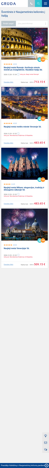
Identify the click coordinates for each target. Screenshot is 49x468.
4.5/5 (15, 123)
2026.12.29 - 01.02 (10, 133)
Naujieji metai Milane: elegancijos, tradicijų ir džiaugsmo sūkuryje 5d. (24, 188)
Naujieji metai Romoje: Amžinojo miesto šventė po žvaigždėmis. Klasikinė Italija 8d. (23, 68)
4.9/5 (15, 64)
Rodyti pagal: (8, 23)
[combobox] (32, 23)
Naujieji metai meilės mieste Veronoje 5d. (22, 127)
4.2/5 (13, 184)
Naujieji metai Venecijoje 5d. (17, 248)
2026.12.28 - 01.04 (10, 74)
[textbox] (32, 23)
